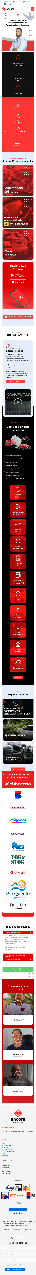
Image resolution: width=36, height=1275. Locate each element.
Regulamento (10, 1151)
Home (4, 1143)
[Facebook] (19, 1213)
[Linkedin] (22, 1213)
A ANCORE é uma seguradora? (13, 932)
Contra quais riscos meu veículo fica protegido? (15, 955)
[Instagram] (16, 1213)
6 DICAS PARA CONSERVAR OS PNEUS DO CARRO (17, 759)
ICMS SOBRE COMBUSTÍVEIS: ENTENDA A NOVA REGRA (17, 711)
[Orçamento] (18, 72)
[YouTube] (14, 1213)
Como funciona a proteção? (12, 959)
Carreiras (5, 1155)
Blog (3, 1153)
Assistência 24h (18, 63)
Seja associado (6, 1145)
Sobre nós (5, 1147)
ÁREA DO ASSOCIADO (18, 1209)
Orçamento (18, 78)
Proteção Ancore (7, 1149)
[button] (18, 402)
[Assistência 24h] (18, 57)
